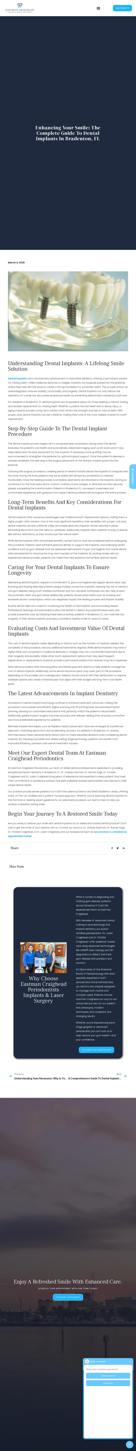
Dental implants (17, 378)
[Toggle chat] (129, 1444)
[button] (98, 8)
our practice (101, 832)
